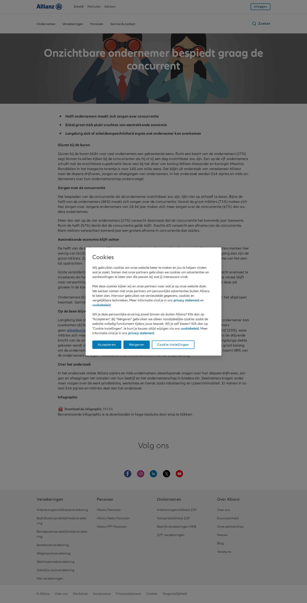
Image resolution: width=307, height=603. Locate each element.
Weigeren (136, 345)
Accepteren (107, 345)
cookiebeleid (101, 305)
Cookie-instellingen (173, 345)
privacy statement (186, 300)
